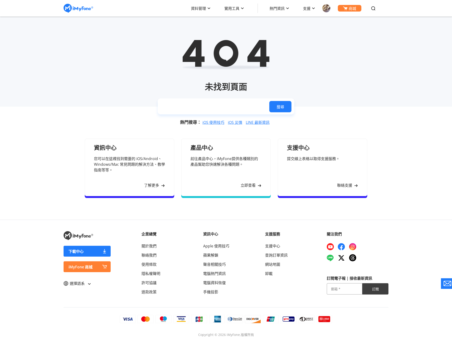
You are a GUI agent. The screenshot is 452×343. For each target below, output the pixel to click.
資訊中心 (210, 234)
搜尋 (280, 106)
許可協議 (149, 282)
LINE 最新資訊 (258, 122)
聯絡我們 (149, 255)
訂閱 (375, 289)
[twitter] (343, 257)
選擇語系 (78, 283)
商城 (352, 8)
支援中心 (272, 246)
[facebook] (343, 246)
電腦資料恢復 (214, 282)
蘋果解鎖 (210, 255)
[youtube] (332, 246)
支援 (307, 8)
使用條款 (149, 264)
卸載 (269, 273)
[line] (332, 257)
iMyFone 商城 (81, 267)
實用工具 (231, 8)
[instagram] (354, 246)
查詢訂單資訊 (276, 255)
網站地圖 (272, 264)
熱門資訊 (277, 8)
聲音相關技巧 (214, 264)
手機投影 (210, 292)
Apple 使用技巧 (216, 246)
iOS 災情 (235, 122)
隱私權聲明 (150, 273)
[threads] (354, 257)
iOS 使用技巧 (213, 122)
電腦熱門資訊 (214, 273)
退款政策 (149, 292)
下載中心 (76, 251)
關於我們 (149, 246)
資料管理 (198, 8)
